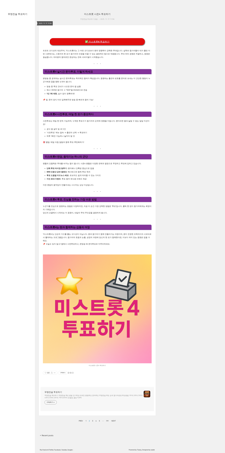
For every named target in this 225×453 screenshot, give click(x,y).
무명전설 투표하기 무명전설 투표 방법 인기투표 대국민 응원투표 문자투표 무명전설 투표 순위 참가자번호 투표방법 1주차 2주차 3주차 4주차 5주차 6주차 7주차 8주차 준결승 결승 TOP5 (94, 396)
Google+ (70, 450)
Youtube (64, 450)
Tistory (139, 450)
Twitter (51, 450)
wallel (153, 450)
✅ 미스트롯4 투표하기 (97, 41)
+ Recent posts (46, 435)
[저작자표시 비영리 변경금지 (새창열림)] (70, 373)
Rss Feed (43, 450)
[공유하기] (51, 373)
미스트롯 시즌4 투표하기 (97, 14)
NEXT (113, 420)
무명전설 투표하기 (17, 14)
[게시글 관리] (54, 373)
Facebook (57, 450)
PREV (80, 420)
